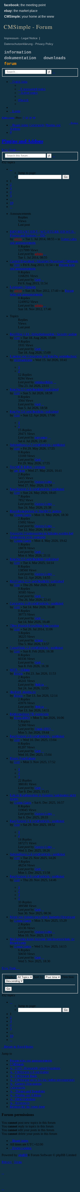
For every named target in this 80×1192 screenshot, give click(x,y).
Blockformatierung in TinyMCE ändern (35, 511)
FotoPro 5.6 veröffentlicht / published (34, 411)
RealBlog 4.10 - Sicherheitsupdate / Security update (43, 334)
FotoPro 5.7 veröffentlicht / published (34, 389)
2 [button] (10, 184)
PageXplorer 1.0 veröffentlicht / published (37, 876)
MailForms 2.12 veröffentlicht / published (37, 581)
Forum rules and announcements (41, 292)
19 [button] (11, 203)
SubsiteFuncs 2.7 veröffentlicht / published (37, 445)
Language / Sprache (23, 287)
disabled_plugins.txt (23, 692)
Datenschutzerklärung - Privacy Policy (28, 43)
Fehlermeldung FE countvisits (29, 714)
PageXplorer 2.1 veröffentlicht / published (37, 489)
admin (18, 239)
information (17, 52)
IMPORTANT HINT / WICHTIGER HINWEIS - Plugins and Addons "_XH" (42, 233)
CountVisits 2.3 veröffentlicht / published (36, 647)
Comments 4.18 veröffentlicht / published (36, 603)
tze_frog (19, 470)
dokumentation (20, 58)
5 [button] (10, 195)
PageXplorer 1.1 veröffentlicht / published (37, 821)
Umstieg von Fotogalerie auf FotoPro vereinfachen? (43, 356)
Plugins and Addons (22, 141)
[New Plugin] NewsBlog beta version (34, 625)
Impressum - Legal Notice (21, 38)
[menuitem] (31, 89)
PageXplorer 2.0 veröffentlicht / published (37, 736)
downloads (54, 58)
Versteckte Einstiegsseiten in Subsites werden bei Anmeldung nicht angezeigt (41, 535)
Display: (11, 977)
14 (26, 117)
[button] (11, 169)
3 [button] (10, 188)
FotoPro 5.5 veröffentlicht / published (34, 559)
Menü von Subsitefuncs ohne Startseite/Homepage (42, 917)
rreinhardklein (23, 360)
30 (30, 117)
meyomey (41, 437)
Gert (17, 265)
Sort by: (39, 977)
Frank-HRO (22, 717)
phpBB (22, 1155)
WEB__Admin (20, 670)
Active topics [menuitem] (8, 117)
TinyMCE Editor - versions (27, 467)
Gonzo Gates (43, 481)
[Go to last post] (44, 254)
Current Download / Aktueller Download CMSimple (44, 261)
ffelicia (18, 673)
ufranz (39, 640)
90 (34, 117)
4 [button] (10, 192)
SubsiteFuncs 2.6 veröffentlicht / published (37, 854)
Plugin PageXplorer (22, 758)
